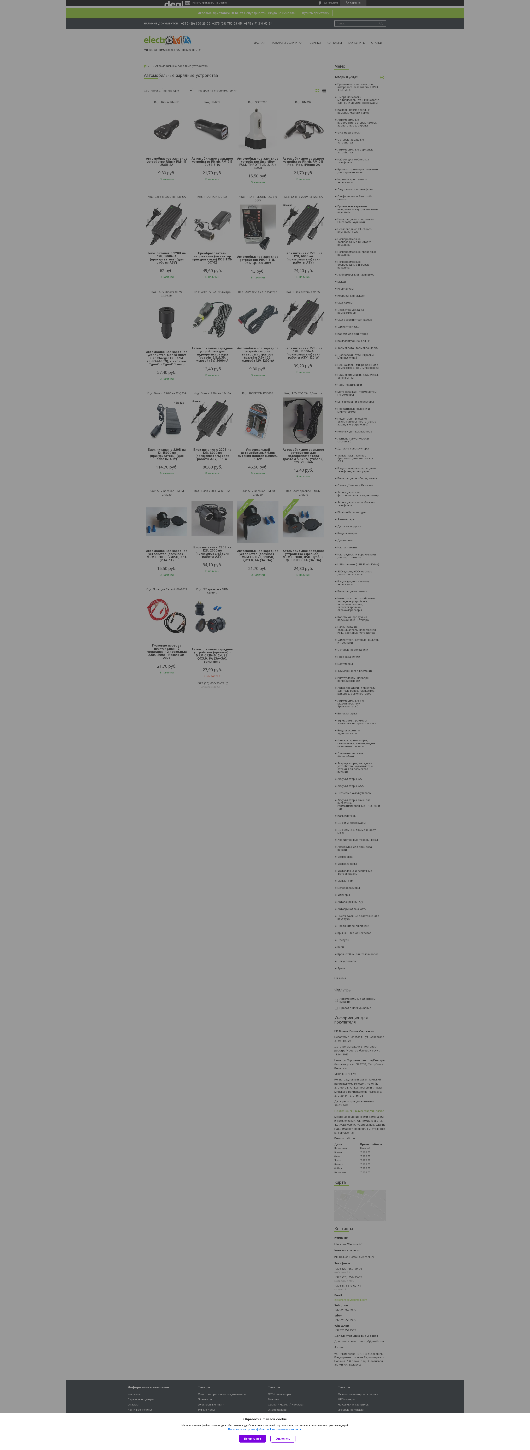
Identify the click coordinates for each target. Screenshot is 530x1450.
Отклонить (283, 1438)
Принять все (252, 1438)
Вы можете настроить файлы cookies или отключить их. (263, 1429)
